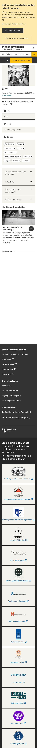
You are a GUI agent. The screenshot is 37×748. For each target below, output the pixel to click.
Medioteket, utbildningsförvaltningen (15, 354)
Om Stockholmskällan (10, 391)
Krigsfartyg (9, 148)
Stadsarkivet (6, 374)
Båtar (20, 148)
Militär (25, 161)
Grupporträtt (10, 152)
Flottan (15, 161)
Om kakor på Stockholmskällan (13, 24)
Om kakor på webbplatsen (11, 401)
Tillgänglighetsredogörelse (11, 396)
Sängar (19, 144)
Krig (6, 161)
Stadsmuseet (6, 95)
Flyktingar (8, 144)
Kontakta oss (6, 386)
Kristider (27, 156)
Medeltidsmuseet (8, 364)
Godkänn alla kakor (12, 30)
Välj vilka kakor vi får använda (16, 38)
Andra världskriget (12, 156)
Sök (34, 54)
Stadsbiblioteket (8, 369)
